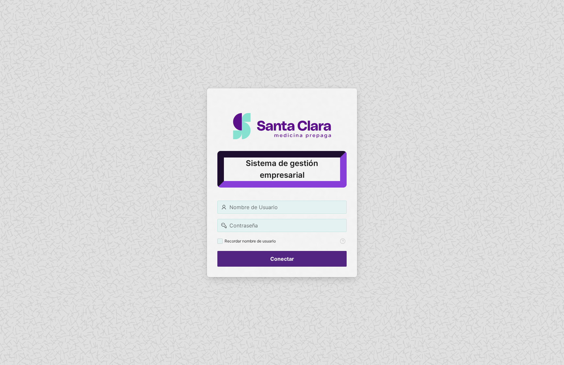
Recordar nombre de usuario (250, 241)
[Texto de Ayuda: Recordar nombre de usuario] (343, 241)
